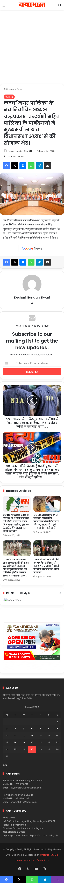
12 (23, 735)
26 (23, 749)
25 (15, 749)
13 (32, 735)
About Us (29, 860)
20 (32, 742)
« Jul (5, 764)
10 (7, 735)
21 (40, 742)
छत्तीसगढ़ (18, 89)
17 (7, 742)
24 (6, 749)
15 (49, 735)
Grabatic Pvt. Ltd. (49, 854)
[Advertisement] (32, 50)
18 (15, 742)
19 (23, 742)
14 (40, 735)
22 (48, 742)
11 (15, 735)
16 (57, 735)
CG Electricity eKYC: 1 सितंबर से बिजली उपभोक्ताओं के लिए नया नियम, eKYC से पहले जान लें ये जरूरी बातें (46, 521)
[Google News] (32, 248)
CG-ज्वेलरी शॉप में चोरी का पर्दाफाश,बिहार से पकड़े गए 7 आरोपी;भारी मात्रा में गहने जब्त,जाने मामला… (46, 566)
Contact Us (43, 860)
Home (9, 89)
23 (57, 742)
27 (32, 749)
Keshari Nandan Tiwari (19, 151)
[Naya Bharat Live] (32, 4)
